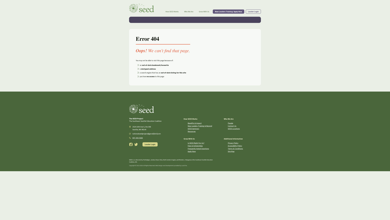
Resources (192, 131)
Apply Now (192, 151)
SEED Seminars (193, 129)
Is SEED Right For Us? (196, 143)
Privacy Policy (233, 143)
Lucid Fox (184, 165)
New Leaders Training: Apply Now (228, 11)
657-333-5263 (137, 138)
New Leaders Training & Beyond (200, 126)
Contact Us (232, 126)
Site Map (231, 151)
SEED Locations (234, 129)
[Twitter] (136, 144)
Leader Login (253, 11)
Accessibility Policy (235, 146)
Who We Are (188, 11)
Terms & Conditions (235, 148)
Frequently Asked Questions (198, 148)
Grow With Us (204, 11)
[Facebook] (131, 144)
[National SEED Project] (141, 8)
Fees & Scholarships (195, 146)
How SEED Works (172, 11)
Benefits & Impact (195, 123)
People (230, 123)
